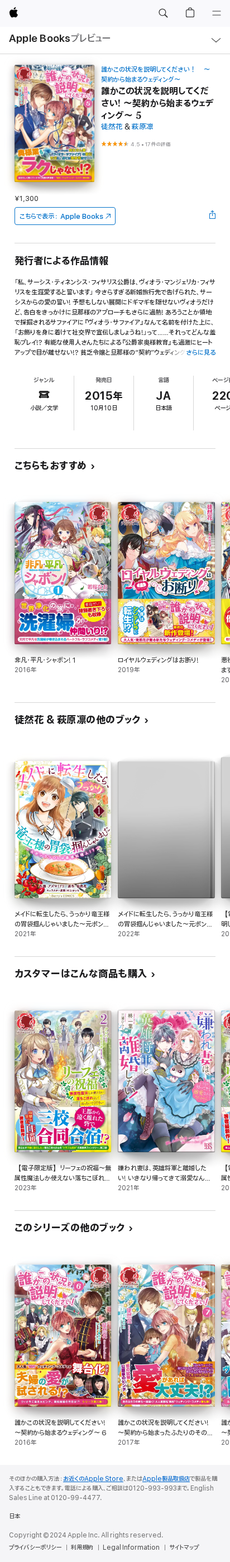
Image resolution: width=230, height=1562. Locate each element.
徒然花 (112, 127)
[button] (163, 13)
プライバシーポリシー (35, 1547)
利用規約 (82, 1547)
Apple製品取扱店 (166, 1479)
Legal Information (131, 1547)
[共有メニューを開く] (212, 216)
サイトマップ (184, 1547)
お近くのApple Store (93, 1479)
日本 (14, 1516)
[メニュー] (216, 13)
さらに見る (200, 352)
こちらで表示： (61, 216)
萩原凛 (143, 127)
